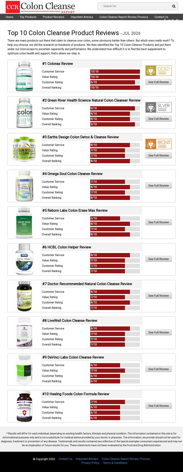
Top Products (28, 17)
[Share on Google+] (173, 20)
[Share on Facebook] (165, 20)
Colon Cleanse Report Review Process (124, 17)
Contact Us (161, 17)
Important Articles (82, 17)
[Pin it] (177, 20)
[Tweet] (168, 20)
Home (9, 17)
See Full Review (158, 82)
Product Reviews (53, 17)
